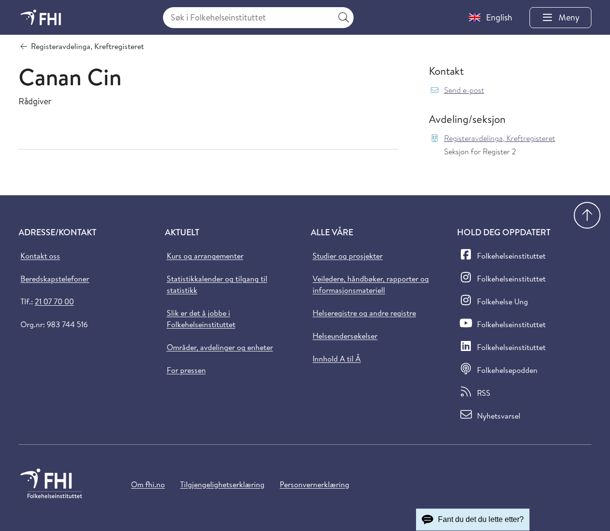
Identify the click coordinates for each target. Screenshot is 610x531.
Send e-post (464, 90)
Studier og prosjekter (348, 255)
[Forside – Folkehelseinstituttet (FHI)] (41, 17)
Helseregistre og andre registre (364, 313)
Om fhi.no (148, 484)
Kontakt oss (40, 255)
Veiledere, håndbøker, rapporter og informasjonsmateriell (371, 284)
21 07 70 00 (54, 301)
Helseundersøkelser (345, 336)
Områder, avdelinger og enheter (220, 347)
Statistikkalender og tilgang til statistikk (217, 284)
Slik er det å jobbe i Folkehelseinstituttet (201, 319)
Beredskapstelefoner (54, 278)
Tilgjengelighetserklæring (222, 484)
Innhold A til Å (337, 358)
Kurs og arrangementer (205, 255)
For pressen (186, 370)
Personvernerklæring (314, 484)
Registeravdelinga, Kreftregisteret (499, 138)
